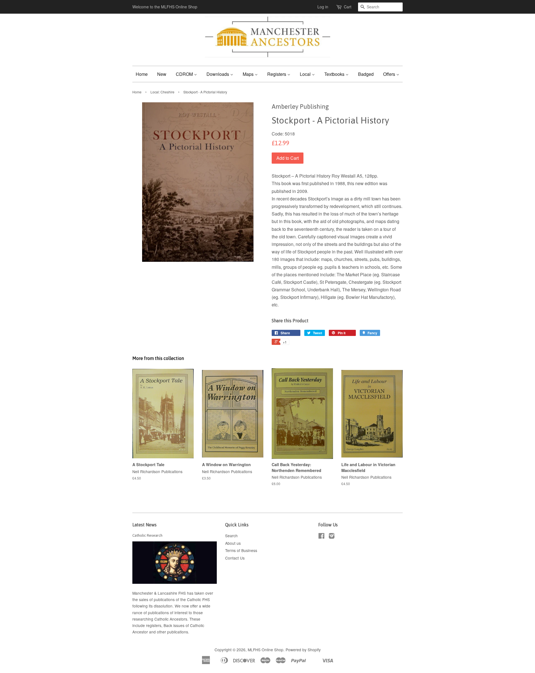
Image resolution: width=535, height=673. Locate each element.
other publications (172, 632)
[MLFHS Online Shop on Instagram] (332, 536)
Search (231, 535)
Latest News (144, 524)
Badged (366, 74)
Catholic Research (147, 535)
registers (153, 625)
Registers (277, 74)
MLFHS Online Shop (265, 649)
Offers (389, 74)
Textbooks (335, 74)
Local (306, 74)
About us (233, 543)
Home (142, 74)
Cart (347, 6)
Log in (322, 6)
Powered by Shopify (303, 649)
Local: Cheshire (162, 91)
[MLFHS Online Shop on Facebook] (321, 536)
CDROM (185, 74)
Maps (249, 74)
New (161, 74)
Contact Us (235, 558)
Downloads (218, 74)
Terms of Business (241, 550)
